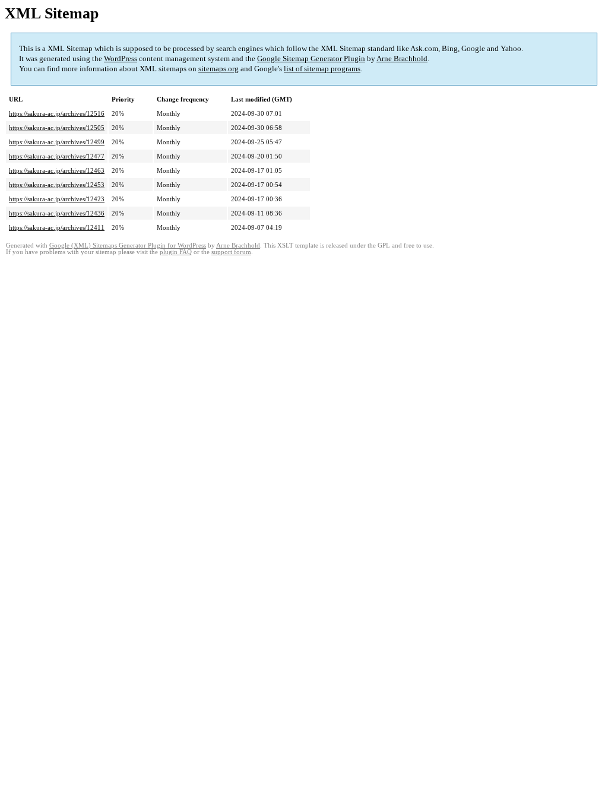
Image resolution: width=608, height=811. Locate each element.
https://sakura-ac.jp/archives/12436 (56, 213)
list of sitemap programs (322, 68)
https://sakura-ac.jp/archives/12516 (56, 113)
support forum (231, 252)
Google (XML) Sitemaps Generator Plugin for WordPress (127, 245)
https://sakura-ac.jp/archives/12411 (56, 227)
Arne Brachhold (402, 58)
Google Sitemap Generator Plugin (311, 58)
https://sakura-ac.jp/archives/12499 (56, 141)
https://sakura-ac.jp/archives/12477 (56, 156)
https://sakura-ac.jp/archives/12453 (56, 184)
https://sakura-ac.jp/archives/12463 (56, 170)
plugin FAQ (176, 252)
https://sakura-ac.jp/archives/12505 (56, 127)
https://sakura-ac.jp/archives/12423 (56, 198)
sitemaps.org (218, 68)
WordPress (120, 58)
